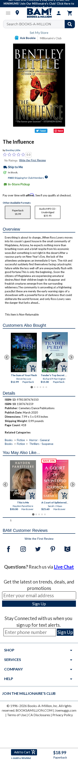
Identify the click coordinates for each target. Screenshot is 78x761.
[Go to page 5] (43, 387)
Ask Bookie (28, 38)
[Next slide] (71, 357)
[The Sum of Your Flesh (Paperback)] (24, 352)
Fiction (21, 440)
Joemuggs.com (65, 710)
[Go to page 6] (46, 387)
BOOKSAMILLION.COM (34, 710)
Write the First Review (32, 160)
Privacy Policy (62, 715)
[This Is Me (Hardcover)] (23, 479)
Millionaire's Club (51, 38)
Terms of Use (16, 715)
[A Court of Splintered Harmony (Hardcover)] (55, 479)
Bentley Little (13, 150)
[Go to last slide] (6, 357)
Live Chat (64, 567)
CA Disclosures (39, 715)
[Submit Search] (70, 24)
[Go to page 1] (32, 387)
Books (8, 440)
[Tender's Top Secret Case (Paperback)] (55, 352)
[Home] (39, 13)
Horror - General (39, 440)
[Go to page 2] (34, 387)
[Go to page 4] (40, 387)
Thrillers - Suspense (41, 443)
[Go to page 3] (37, 387)
